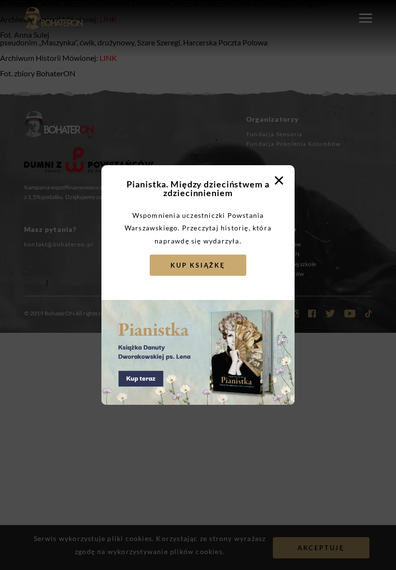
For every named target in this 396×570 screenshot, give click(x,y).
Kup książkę (198, 265)
